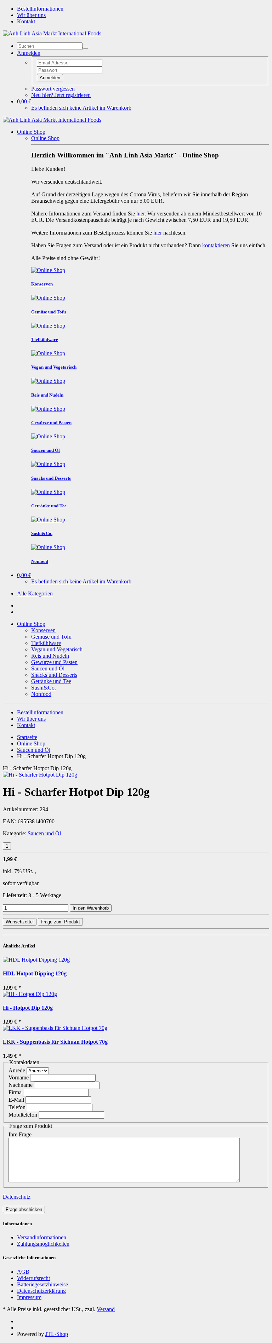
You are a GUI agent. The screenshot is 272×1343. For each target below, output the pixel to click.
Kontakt (26, 21)
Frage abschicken (24, 1209)
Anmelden (50, 77)
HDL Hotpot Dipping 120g (35, 973)
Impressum (29, 1297)
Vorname (18, 1077)
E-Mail (16, 1100)
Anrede (16, 1070)
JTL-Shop (56, 1334)
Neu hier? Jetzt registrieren (61, 95)
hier (140, 214)
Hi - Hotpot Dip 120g (28, 1008)
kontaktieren (216, 245)
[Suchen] (85, 48)
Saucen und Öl (47, 668)
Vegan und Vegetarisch (57, 649)
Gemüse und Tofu (51, 637)
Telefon (17, 1107)
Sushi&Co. (43, 688)
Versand (106, 1309)
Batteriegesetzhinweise (42, 1284)
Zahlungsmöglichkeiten (43, 1244)
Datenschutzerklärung (41, 1291)
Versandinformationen (41, 1237)
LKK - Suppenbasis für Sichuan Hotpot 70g (55, 1042)
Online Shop (31, 132)
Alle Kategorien (35, 593)
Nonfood (41, 694)
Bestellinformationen (40, 9)
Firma (15, 1092)
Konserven (43, 630)
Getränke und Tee (51, 681)
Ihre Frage (20, 1134)
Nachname (20, 1085)
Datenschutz (16, 1197)
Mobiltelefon (22, 1115)
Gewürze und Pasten (54, 662)
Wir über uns (31, 15)
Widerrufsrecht (33, 1278)
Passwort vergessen (53, 89)
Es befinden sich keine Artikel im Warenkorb (81, 108)
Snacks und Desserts (54, 675)
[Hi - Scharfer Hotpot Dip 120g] (40, 775)
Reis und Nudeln (50, 656)
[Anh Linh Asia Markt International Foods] (52, 33)
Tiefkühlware (46, 643)
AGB (23, 1272)
